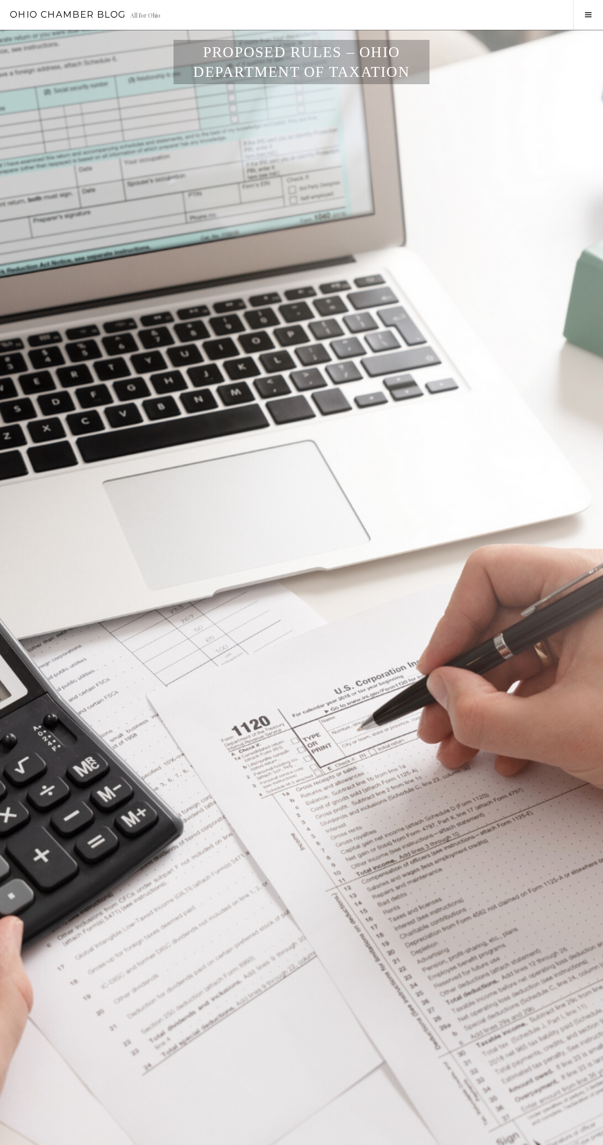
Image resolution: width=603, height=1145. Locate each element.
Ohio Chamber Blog (68, 14)
